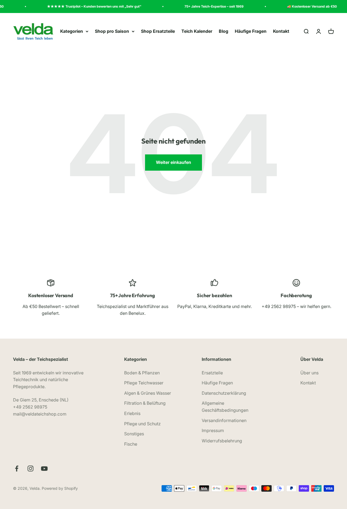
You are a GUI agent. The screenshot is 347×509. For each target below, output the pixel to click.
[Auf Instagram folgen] (30, 468)
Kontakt (281, 31)
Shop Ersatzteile (158, 31)
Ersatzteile (212, 372)
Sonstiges (134, 433)
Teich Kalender (196, 31)
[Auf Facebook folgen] (16, 468)
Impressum (213, 430)
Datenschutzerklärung (224, 393)
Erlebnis (132, 413)
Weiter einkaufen (173, 162)
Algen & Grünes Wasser (147, 393)
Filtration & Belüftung (145, 403)
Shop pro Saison (112, 31)
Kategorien (71, 31)
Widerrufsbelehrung (222, 440)
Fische (130, 444)
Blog (223, 31)
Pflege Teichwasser (143, 382)
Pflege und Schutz (142, 423)
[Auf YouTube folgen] (44, 468)
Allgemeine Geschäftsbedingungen (225, 406)
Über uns (309, 372)
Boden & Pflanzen (142, 372)
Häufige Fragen (250, 31)
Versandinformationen (224, 420)
